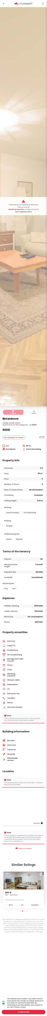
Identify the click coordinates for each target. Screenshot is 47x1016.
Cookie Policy (29, 1003)
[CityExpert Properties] (23, 3)
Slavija (5, 423)
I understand (23, 1012)
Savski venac (14, 423)
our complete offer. (23, 211)
